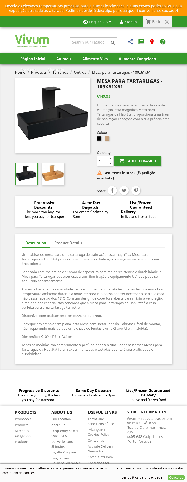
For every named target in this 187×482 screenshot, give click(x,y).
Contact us (96, 440)
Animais (63, 58)
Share (112, 190)
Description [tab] (35, 242)
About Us (55, 69)
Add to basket (137, 161)
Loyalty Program (63, 452)
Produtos (22, 441)
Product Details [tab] (68, 242)
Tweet (124, 190)
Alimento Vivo (95, 58)
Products (28, 69)
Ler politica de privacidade (142, 477)
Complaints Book (100, 457)
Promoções (23, 419)
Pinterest (135, 190)
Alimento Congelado (137, 58)
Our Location (61, 419)
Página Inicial (32, 58)
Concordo (176, 477)
